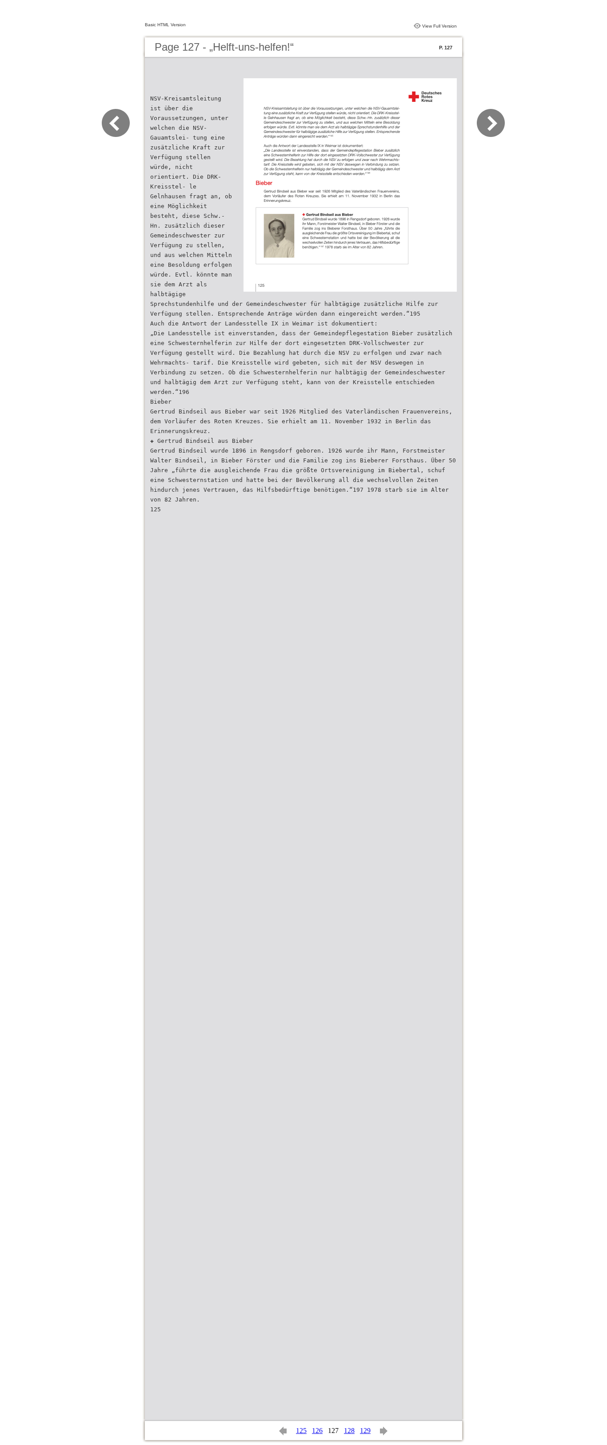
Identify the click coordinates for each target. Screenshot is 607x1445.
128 (349, 1430)
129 (365, 1430)
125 (301, 1430)
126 (317, 1430)
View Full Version (439, 26)
